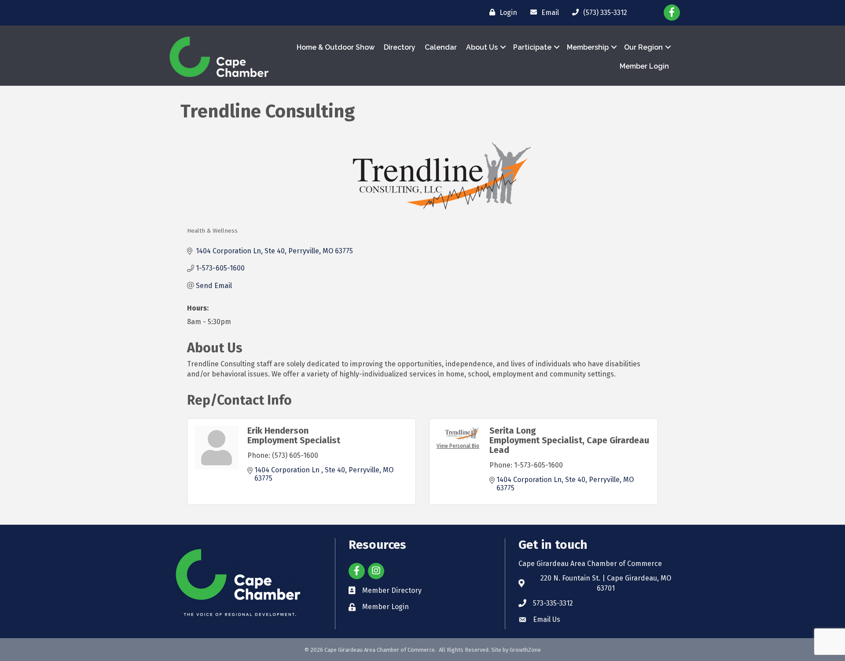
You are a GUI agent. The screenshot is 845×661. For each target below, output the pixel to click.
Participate (532, 47)
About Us (482, 47)
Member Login (644, 66)
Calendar (441, 47)
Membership (588, 47)
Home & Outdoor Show (336, 47)
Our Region (643, 47)
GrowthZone (525, 649)
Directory (399, 47)
